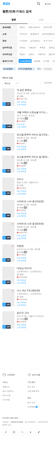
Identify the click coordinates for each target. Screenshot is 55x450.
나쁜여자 (41, 54)
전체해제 (48, 69)
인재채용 (31, 407)
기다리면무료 (25, 61)
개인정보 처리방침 (17, 421)
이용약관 (5, 421)
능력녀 (31, 54)
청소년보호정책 (30, 421)
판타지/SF (47, 27)
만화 (41, 19)
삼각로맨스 (35, 40)
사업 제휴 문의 (33, 391)
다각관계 (23, 40)
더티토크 (23, 34)
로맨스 (22, 27)
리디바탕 (6, 400)
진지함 (46, 61)
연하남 (22, 47)
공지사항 (36, 374)
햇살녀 (22, 54)
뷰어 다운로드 (8, 391)
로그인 (48, 4)
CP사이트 (6, 395)
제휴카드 (6, 387)
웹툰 (13, 19)
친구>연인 (47, 40)
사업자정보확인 (42, 421)
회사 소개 (31, 402)
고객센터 (11, 374)
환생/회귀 (34, 34)
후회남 (42, 47)
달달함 (37, 61)
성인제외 (48, 82)
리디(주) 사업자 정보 (10, 418)
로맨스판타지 (34, 27)
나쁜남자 (32, 47)
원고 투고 (31, 387)
